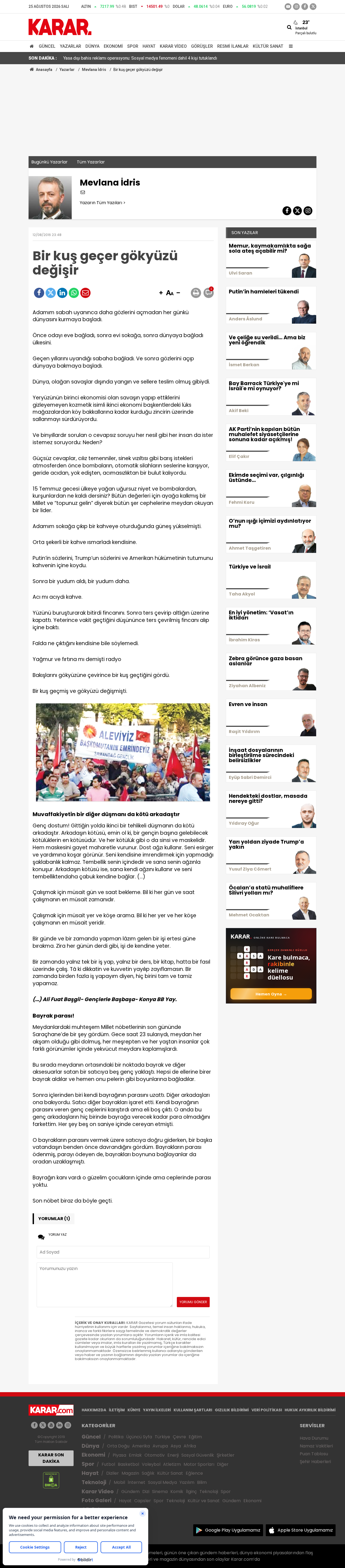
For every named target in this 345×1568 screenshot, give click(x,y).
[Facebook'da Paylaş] (39, 293)
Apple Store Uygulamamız (305, 1530)
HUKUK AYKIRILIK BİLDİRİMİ (310, 1410)
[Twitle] (51, 293)
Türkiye (162, 1437)
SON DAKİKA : (43, 58)
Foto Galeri (96, 1500)
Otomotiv (154, 1455)
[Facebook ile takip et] (304, 6)
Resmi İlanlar (233, 46)
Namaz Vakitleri (316, 1446)
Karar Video (173, 46)
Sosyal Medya (162, 1482)
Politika (115, 1437)
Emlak (135, 1455)
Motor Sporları (199, 1464)
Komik (176, 1491)
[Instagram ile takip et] (67, 1425)
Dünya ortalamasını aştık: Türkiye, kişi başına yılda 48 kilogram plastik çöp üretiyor (139, 58)
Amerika (141, 1446)
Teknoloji (94, 1482)
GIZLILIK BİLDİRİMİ (232, 1410)
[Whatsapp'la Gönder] (74, 293)
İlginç (191, 1491)
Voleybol (151, 1464)
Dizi (145, 1491)
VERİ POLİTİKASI (266, 1410)
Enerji (173, 1455)
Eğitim (195, 1437)
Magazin (130, 1473)
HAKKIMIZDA (94, 1410)
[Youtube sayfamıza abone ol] (51, 1425)
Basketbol (128, 1464)
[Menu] (289, 46)
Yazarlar (70, 46)
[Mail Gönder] (85, 293)
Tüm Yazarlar (91, 162)
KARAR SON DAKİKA (51, 1458)
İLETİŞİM (117, 1410)
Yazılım (187, 1482)
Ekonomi (113, 46)
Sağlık (148, 1473)
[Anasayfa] (33, 46)
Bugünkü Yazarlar (49, 162)
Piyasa (119, 1455)
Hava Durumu (314, 1438)
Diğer (223, 1464)
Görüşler (202, 46)
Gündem (130, 1491)
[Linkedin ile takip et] (59, 1425)
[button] (161, 293)
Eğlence (194, 1473)
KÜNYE (133, 1410)
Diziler (112, 1473)
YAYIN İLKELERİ (157, 1410)
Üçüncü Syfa (139, 1437)
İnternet (136, 1482)
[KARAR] (60, 26)
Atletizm (172, 1464)
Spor (132, 46)
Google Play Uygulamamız (232, 1530)
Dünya (92, 46)
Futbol (108, 1464)
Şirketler (225, 1455)
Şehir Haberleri (315, 1462)
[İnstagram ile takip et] (296, 6)
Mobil (119, 1482)
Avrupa (160, 1446)
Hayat (149, 46)
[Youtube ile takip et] (288, 6)
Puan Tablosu (314, 1454)
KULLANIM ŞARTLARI (193, 1410)
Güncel (47, 46)
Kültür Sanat (268, 46)
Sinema (160, 1491)
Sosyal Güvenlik (197, 1455)
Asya (176, 1446)
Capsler (142, 1501)
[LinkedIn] (62, 293)
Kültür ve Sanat (204, 1501)
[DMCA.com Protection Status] (51, 1480)
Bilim (202, 1482)
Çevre (179, 1437)
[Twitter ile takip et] (313, 6)
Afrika (190, 1446)
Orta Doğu (118, 1446)
